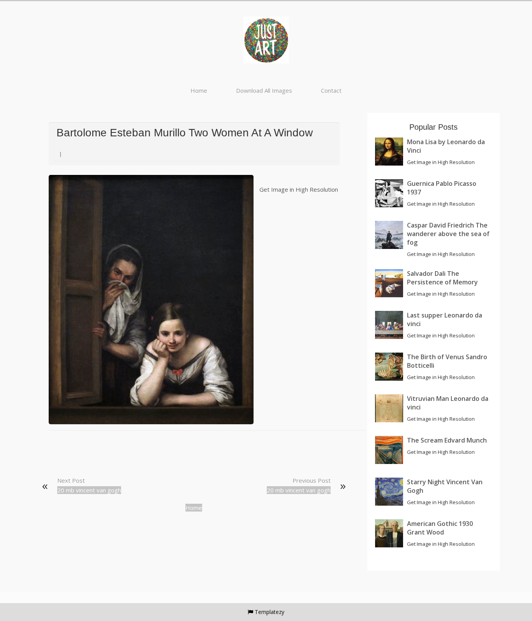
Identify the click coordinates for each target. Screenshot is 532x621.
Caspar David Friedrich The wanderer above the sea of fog (448, 234)
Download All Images (264, 90)
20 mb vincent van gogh (89, 490)
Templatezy (269, 612)
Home (198, 90)
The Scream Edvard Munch (447, 440)
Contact (331, 90)
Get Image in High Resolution (298, 189)
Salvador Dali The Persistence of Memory (442, 277)
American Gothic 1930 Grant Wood (440, 527)
